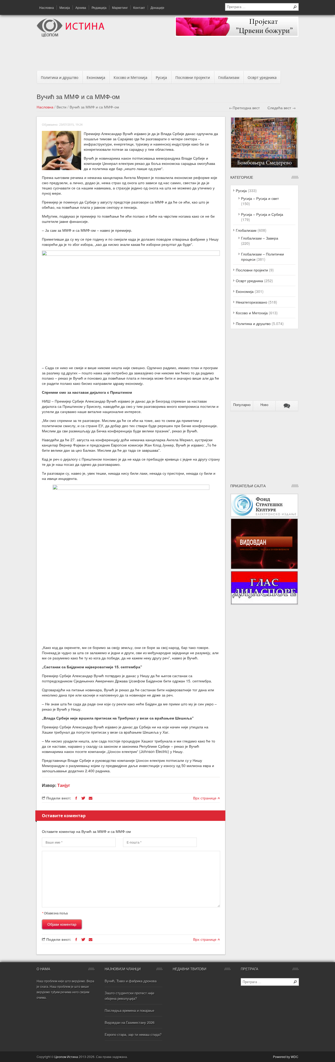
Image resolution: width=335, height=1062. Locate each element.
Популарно (241, 405)
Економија (96, 77)
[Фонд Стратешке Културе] (264, 515)
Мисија (64, 7)
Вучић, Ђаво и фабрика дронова (131, 980)
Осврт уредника (262, 77)
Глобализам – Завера (259, 238)
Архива (80, 7)
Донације (157, 7)
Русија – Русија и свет (260, 198)
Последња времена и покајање (129, 1010)
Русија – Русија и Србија (262, 214)
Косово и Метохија (130, 77)
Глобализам (228, 77)
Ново (264, 405)
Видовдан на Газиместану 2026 (129, 1022)
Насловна (46, 7)
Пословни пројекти (192, 77)
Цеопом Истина (66, 1056)
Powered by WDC (285, 1056)
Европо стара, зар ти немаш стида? (133, 1034)
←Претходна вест (244, 107)
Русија (161, 77)
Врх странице (205, 797)
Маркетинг (120, 7)
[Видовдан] (264, 568)
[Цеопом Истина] (70, 35)
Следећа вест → (281, 107)
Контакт (139, 7)
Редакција (99, 7)
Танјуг (63, 785)
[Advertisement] (167, 55)
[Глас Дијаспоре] (264, 603)
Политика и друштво (59, 77)
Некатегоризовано (251, 302)
